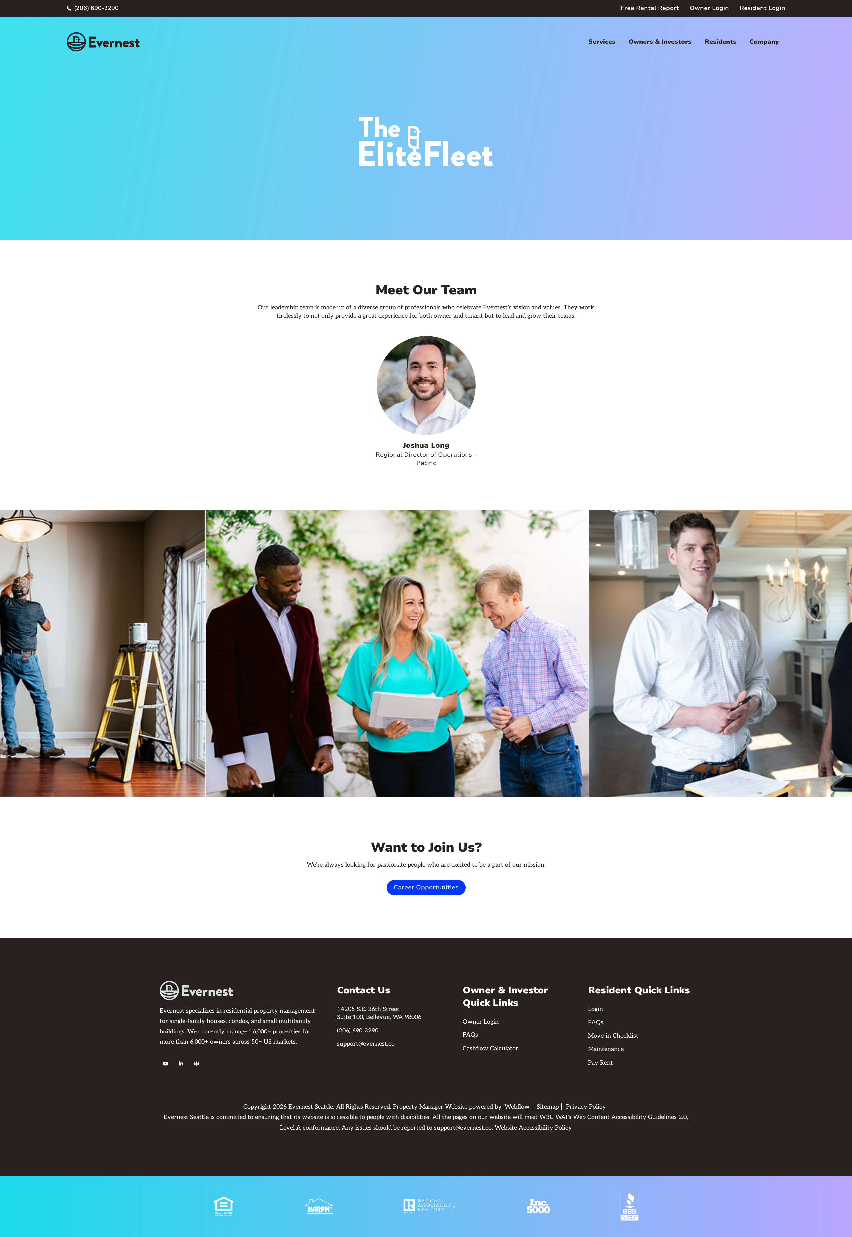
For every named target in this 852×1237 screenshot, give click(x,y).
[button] (602, 42)
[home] (103, 42)
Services (601, 42)
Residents (720, 42)
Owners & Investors (660, 42)
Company (764, 42)
